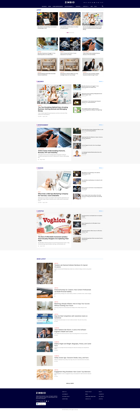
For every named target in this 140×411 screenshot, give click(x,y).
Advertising (65, 398)
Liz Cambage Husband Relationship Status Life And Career (92, 153)
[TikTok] (48, 401)
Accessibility (65, 394)
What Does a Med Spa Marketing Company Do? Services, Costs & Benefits (53, 195)
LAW (92, 6)
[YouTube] (46, 401)
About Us (64, 391)
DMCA (86, 394)
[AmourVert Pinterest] (94, 2)
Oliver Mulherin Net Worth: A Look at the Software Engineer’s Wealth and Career (70, 330)
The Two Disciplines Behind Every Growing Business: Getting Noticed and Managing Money (69, 28)
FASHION (78, 6)
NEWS (49, 6)
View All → (101, 81)
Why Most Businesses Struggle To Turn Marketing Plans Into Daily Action (46, 54)
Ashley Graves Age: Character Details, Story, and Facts (71, 358)
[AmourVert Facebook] (90, 2)
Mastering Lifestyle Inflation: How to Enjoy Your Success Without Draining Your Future (72, 304)
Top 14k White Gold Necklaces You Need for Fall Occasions (47, 27)
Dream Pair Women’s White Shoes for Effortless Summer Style (92, 231)
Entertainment (69, 6)
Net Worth (101, 396)
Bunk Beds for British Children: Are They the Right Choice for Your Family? (69, 74)
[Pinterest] (44, 401)
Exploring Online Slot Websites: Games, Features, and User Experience (92, 137)
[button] (38, 21)
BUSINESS (44, 6)
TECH (95, 6)
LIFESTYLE (85, 6)
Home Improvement (58, 6)
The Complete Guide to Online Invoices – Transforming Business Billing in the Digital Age (92, 109)
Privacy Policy (88, 391)
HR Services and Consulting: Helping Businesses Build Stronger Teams (91, 74)
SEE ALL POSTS (70, 383)
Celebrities (101, 394)
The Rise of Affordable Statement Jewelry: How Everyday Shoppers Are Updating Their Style (92, 28)
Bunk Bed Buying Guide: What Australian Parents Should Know (47, 74)
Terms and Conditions (90, 396)
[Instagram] (42, 401)
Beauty (100, 391)
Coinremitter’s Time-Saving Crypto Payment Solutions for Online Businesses (91, 102)
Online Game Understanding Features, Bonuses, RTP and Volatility (91, 54)
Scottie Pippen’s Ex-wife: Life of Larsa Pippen (91, 145)
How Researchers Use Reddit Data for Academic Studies (92, 216)
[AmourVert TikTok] (98, 2)
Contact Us (88, 398)
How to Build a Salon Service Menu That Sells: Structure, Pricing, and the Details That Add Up (92, 196)
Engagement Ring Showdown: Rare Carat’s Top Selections (72, 372)
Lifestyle (101, 398)
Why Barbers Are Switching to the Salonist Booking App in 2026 (91, 173)
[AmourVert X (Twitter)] (102, 2)
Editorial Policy (66, 396)
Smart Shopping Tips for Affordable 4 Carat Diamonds (91, 224)
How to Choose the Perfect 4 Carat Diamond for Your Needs (68, 54)
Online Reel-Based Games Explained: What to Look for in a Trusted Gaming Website (92, 130)
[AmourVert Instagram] (86, 2)
